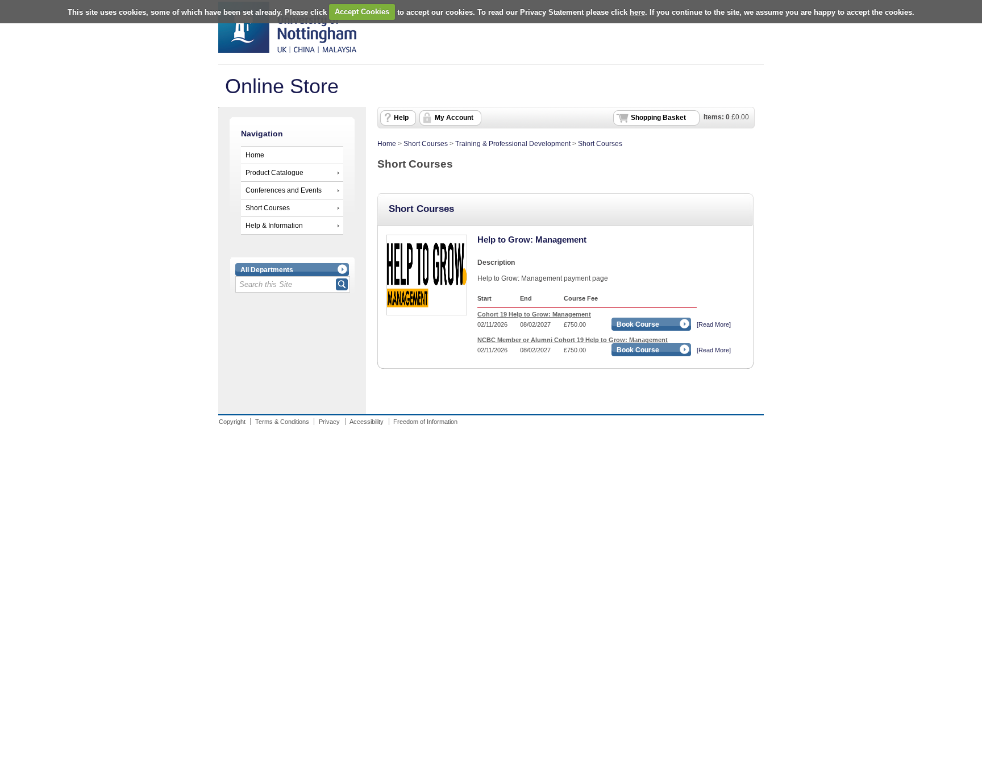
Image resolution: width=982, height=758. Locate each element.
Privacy (329, 421)
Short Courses (268, 208)
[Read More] (714, 324)
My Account (454, 118)
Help (401, 118)
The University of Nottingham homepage (287, 27)
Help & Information (274, 226)
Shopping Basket (658, 118)
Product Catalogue (274, 173)
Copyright (232, 421)
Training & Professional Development (513, 144)
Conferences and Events (284, 190)
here (637, 11)
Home (255, 155)
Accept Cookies (362, 11)
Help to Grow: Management (531, 239)
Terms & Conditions (282, 421)
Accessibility (366, 421)
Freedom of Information (425, 421)
